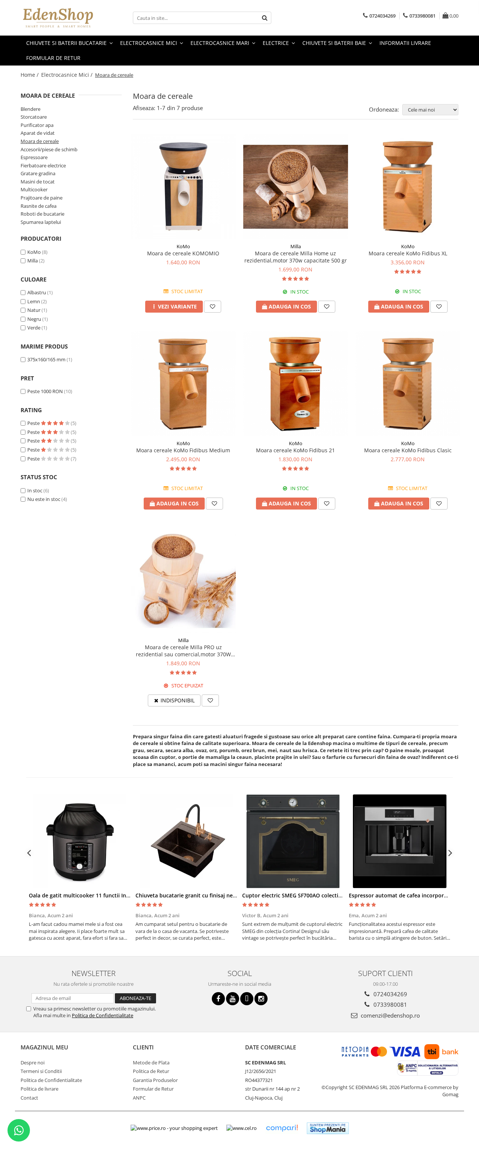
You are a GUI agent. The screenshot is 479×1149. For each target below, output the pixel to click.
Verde (34, 327)
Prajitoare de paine (41, 197)
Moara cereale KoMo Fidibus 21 (295, 450)
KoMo (34, 252)
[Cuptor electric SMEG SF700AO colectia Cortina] (293, 841)
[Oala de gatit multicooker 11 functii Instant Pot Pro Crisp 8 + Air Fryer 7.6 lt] (79, 841)
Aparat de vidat (38, 133)
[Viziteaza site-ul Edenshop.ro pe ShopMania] (328, 1128)
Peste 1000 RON (45, 391)
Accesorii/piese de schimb (49, 149)
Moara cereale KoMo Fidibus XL (408, 253)
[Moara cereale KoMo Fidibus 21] (295, 383)
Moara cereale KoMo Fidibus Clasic (408, 450)
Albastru (37, 292)
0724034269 (389, 994)
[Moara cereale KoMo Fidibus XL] (408, 186)
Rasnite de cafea (39, 206)
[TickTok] (246, 998)
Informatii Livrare (405, 42)
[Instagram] (261, 998)
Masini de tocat (38, 181)
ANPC (139, 1097)
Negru (34, 319)
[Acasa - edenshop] (58, 18)
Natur (34, 310)
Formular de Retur (53, 57)
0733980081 (389, 1004)
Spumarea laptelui (41, 222)
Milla (32, 260)
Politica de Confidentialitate (102, 1015)
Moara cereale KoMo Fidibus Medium (183, 450)
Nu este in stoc (43, 499)
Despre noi (33, 1062)
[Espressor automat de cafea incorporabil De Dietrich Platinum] (399, 841)
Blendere (30, 109)
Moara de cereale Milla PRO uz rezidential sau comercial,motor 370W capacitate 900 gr (183, 651)
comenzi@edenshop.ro (389, 1015)
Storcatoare (34, 116)
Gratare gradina (38, 173)
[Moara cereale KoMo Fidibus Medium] (183, 383)
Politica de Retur (151, 1071)
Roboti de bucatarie (42, 213)
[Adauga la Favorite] (212, 307)
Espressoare (34, 157)
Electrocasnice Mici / (67, 74)
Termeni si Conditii (41, 1071)
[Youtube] (232, 998)
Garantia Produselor (155, 1080)
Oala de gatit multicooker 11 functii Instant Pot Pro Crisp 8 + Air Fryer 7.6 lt (125, 895)
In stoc (34, 490)
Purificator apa (37, 125)
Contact (29, 1097)
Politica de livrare (39, 1088)
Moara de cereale (40, 141)
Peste (34, 423)
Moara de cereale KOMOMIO (183, 253)
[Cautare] (264, 18)
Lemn (34, 301)
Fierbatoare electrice (43, 165)
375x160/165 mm (46, 359)
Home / (30, 74)
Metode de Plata (151, 1062)
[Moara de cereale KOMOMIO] (183, 186)
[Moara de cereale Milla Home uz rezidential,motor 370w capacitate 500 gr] (295, 186)
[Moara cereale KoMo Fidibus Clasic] (408, 383)
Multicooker (34, 189)
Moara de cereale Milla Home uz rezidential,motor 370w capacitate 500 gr (295, 257)
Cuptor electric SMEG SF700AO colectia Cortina (302, 895)
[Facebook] (218, 998)
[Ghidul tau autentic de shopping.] (281, 1128)
